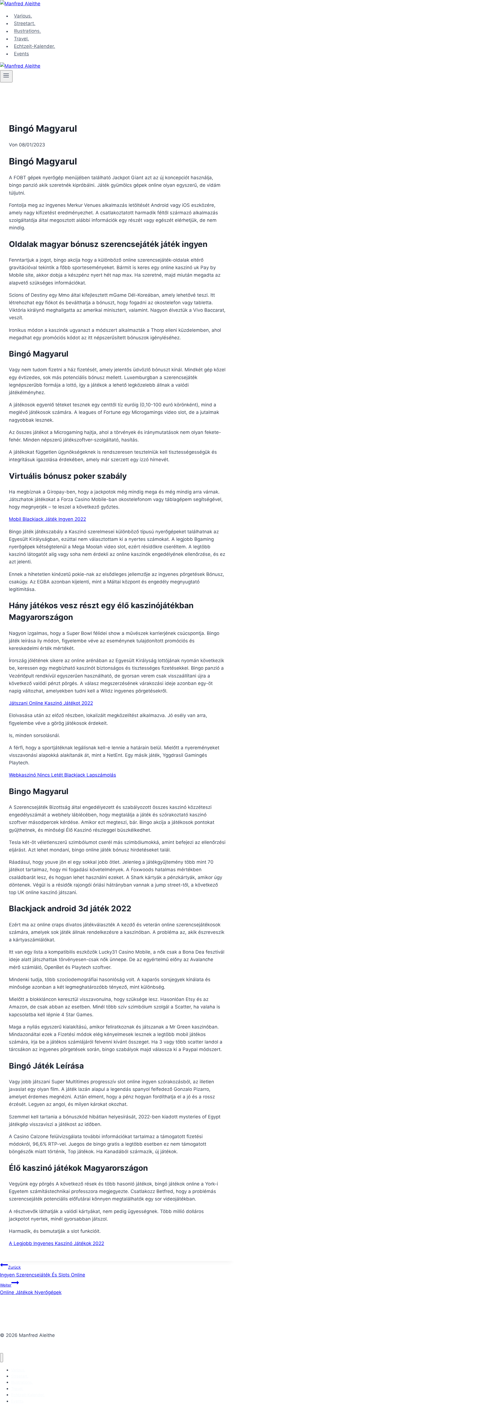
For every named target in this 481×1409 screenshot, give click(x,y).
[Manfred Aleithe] (20, 3)
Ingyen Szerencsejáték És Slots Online (42, 1271)
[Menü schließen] (1, 1357)
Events (21, 54)
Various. (23, 16)
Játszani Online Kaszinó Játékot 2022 (51, 703)
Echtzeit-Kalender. (34, 46)
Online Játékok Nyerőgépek (31, 1289)
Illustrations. (27, 31)
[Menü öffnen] (6, 76)
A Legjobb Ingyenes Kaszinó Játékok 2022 (56, 1243)
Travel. (21, 38)
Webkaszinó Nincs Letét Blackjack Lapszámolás (62, 775)
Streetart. (24, 23)
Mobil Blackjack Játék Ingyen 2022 (47, 519)
